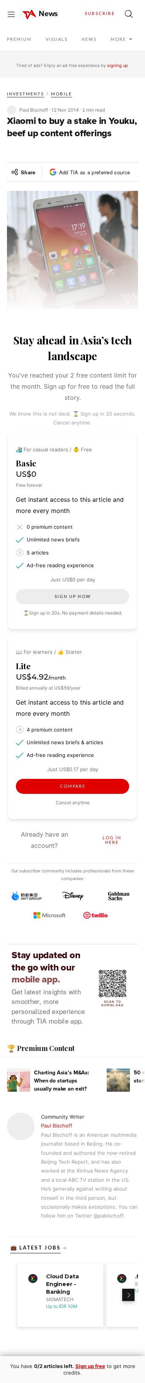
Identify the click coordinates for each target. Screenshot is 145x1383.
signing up (117, 65)
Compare (72, 785)
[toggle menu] (11, 14)
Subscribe (100, 13)
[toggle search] (128, 14)
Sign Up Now (73, 596)
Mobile (61, 93)
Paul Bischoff (56, 1125)
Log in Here (111, 840)
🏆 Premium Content (41, 1048)
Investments (25, 93)
